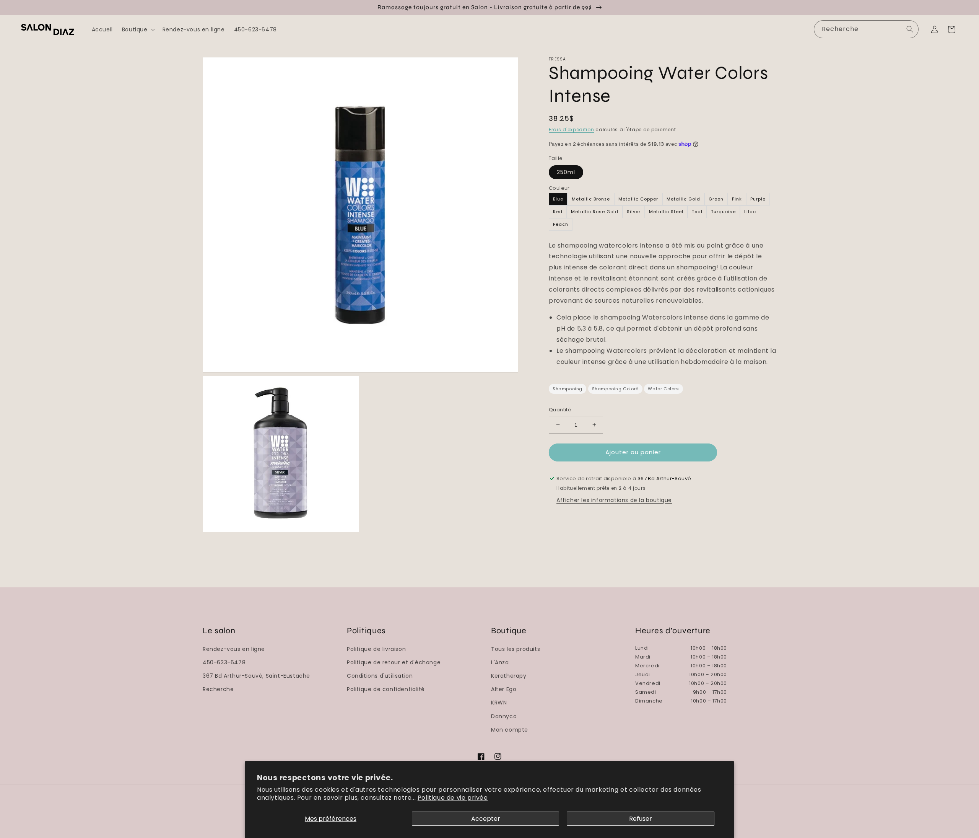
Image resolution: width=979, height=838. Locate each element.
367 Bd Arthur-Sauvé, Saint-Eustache (256, 676)
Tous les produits (515, 649)
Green (716, 199)
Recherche (218, 689)
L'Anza (500, 662)
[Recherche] (909, 29)
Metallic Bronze (591, 199)
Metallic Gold (683, 199)
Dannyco (504, 716)
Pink (737, 199)
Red (558, 212)
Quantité (560, 409)
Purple (758, 199)
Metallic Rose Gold (594, 212)
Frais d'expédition (571, 129)
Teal (697, 212)
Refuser (640, 818)
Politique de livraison (376, 649)
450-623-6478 (224, 662)
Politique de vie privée (453, 797)
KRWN (499, 702)
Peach (560, 224)
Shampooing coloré (615, 389)
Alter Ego (503, 689)
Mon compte (509, 730)
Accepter (485, 818)
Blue (558, 199)
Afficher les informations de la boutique (614, 500)
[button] (137, 29)
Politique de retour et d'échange (394, 662)
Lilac (750, 212)
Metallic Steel (666, 212)
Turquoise (723, 212)
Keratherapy (509, 676)
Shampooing (567, 389)
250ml (566, 172)
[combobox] (866, 29)
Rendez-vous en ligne (234, 649)
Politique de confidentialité (386, 689)
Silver (634, 212)
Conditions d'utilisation (380, 676)
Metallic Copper (638, 199)
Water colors (663, 389)
